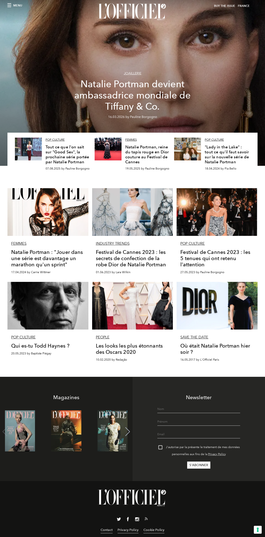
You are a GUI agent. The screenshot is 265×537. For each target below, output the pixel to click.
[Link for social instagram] (137, 520)
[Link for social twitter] (119, 520)
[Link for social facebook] (128, 520)
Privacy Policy (217, 454)
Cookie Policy (153, 530)
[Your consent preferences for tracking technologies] (258, 530)
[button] (127, 431)
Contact (107, 530)
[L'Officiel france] (132, 11)
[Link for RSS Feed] (146, 520)
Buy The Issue (224, 6)
